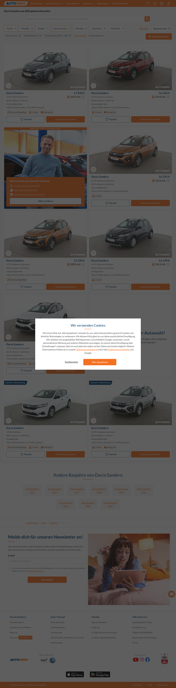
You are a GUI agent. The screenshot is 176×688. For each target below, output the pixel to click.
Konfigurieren (71, 362)
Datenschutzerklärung (86, 349)
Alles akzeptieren (100, 362)
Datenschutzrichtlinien (119, 349)
